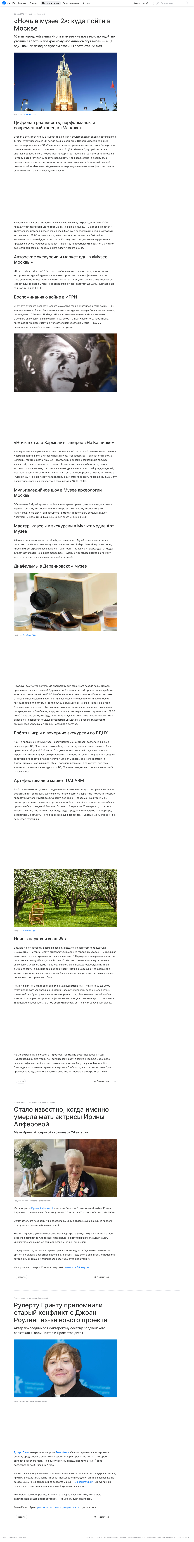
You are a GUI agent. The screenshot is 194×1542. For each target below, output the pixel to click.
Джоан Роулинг (84, 1481)
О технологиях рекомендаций (106, 1540)
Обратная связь (183, 1540)
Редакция (89, 1540)
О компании (12, 1540)
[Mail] (4, 3)
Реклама (22, 1540)
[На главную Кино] (10, 3)
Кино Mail (41, 14)
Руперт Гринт (21, 1452)
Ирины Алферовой (42, 1208)
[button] (65, 1168)
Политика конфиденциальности (132, 1540)
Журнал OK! (43, 1298)
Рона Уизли (62, 1452)
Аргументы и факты (46, 1102)
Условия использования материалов (161, 1540)
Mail (4, 1540)
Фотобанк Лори (29, 114)
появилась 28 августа (76, 1267)
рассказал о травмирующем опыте (58, 1507)
